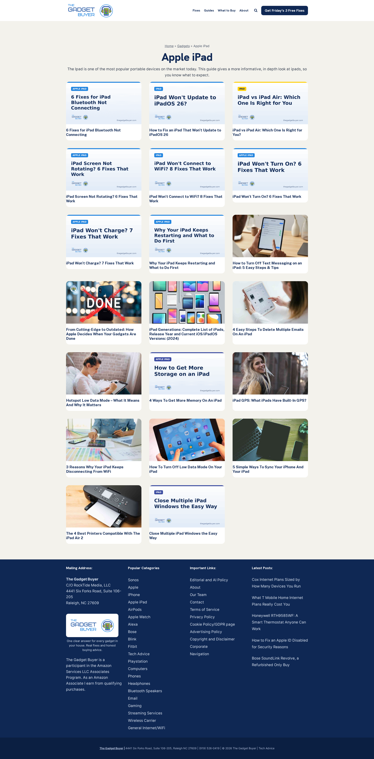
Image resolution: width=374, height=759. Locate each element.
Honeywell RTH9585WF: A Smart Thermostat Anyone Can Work (279, 622)
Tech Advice (139, 654)
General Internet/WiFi (146, 728)
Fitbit (132, 646)
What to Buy (227, 10)
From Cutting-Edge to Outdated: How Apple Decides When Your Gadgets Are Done (101, 334)
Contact (197, 602)
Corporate (199, 646)
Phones (134, 676)
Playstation (138, 661)
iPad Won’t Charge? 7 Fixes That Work (100, 263)
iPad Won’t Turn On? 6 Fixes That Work (267, 196)
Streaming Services (145, 713)
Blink (132, 639)
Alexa (133, 624)
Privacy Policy (202, 617)
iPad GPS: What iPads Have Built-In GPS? (269, 400)
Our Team (198, 595)
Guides (209, 10)
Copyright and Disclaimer (212, 639)
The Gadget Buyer (111, 748)
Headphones (139, 683)
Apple (133, 587)
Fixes (196, 10)
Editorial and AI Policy (209, 580)
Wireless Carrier (142, 720)
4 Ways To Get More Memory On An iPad (185, 400)
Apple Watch (139, 617)
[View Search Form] (255, 10)
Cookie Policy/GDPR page (212, 624)
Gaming (135, 706)
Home (169, 46)
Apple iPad (137, 602)
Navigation (199, 654)
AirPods (135, 609)
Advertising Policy (206, 632)
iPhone (134, 595)
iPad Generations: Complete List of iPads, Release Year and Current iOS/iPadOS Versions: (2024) (186, 334)
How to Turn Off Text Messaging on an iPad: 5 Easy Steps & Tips (267, 265)
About (243, 10)
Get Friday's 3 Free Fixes (284, 10)
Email (133, 698)
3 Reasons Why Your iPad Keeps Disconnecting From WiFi (94, 469)
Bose (132, 632)
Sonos (133, 580)
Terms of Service (204, 609)
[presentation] (103, 103)
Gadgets (183, 46)
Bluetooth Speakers (145, 691)
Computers (137, 669)
